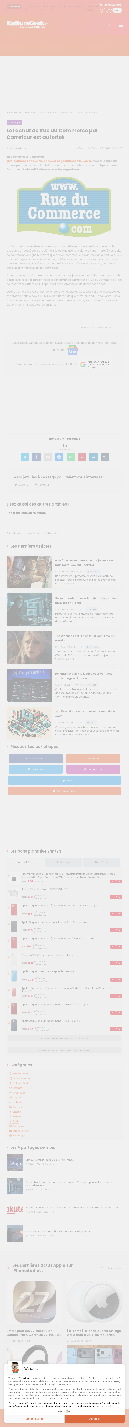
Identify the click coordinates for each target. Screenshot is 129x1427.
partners (26, 1378)
